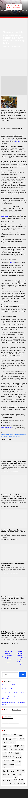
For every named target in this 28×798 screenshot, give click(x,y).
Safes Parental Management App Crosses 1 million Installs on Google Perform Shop (12, 598)
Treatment (7, 780)
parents (20, 770)
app (11, 734)
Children (13, 739)
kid (13, 756)
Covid (22, 745)
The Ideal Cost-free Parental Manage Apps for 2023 (12, 564)
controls (7, 746)
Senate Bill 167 (18, 141)
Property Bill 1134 (11, 140)
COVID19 (5, 749)
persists (9, 436)
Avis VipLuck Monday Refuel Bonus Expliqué (13, 693)
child (5, 739)
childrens (21, 738)
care (20, 735)
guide (10, 753)
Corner (16, 746)
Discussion (10, 434)
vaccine (15, 779)
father (21, 749)
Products (18, 436)
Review (4, 774)
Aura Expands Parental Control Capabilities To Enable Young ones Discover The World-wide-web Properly (13, 496)
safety (9, 774)
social (4, 777)
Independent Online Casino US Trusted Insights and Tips (13, 703)
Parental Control (6, 29)
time (15, 777)
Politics (13, 436)
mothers (18, 763)
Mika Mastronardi (6, 46)
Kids (18, 757)
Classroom (4, 434)
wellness (5, 783)
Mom (19, 761)
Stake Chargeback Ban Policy (9, 688)
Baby (15, 734)
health (17, 753)
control (12, 743)
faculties (20, 434)
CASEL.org (12, 262)
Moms (5, 764)
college (5, 742)
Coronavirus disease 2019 (8, 684)
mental (13, 760)
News (4, 767)
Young (12, 783)
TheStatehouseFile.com (6, 427)
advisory (5, 734)
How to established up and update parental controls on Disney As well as (13, 531)
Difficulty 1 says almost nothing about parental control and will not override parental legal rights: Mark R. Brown (13, 633)
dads (15, 749)
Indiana (24, 434)
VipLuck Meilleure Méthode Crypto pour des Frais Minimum (12, 697)
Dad (10, 750)
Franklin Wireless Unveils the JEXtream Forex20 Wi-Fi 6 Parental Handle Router (13, 462)
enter (15, 434)
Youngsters (21, 783)
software (10, 777)
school (15, 774)
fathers (5, 752)
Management (6, 760)
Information (7, 756)
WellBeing (21, 779)
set (20, 774)
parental (4, 436)
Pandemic (10, 767)
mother (11, 764)
